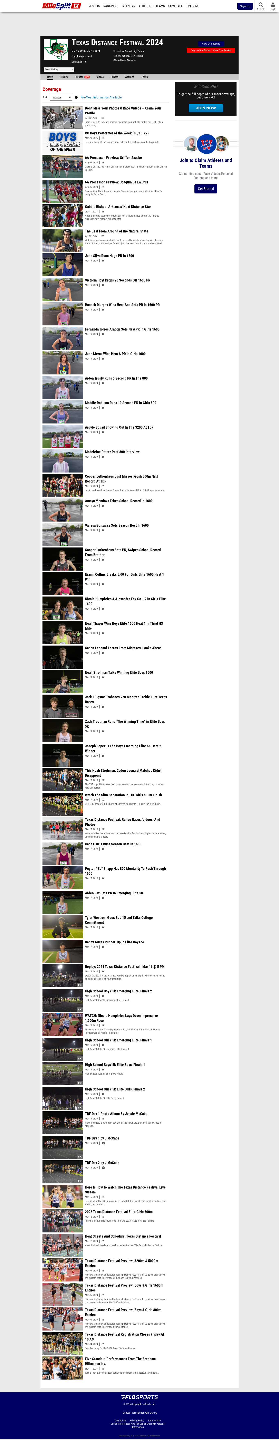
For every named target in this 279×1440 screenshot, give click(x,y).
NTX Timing (137, 55)
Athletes (145, 6)
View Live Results (211, 43)
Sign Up (245, 6)
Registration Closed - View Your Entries (211, 50)
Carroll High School (81, 56)
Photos (114, 77)
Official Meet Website (124, 60)
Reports (82, 77)
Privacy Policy (137, 1420)
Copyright (136, 1404)
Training (192, 6)
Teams (160, 6)
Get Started (206, 189)
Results (94, 6)
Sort (44, 97)
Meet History (51, 69)
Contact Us (120, 1420)
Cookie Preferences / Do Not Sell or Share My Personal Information (138, 1425)
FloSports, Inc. (149, 1404)
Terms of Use (154, 1420)
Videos (100, 77)
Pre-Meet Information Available (101, 97)
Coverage (175, 6)
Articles (129, 77)
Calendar (128, 6)
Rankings (110, 6)
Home (50, 77)
